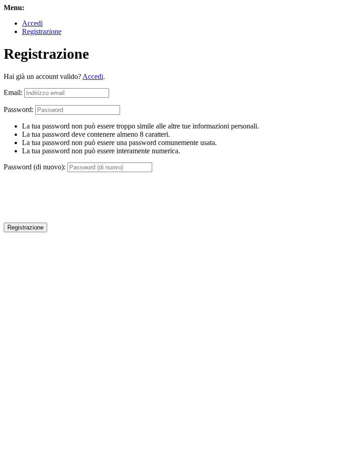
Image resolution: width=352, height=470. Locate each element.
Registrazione (41, 31)
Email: (13, 92)
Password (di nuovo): (35, 167)
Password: (18, 109)
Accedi (32, 23)
